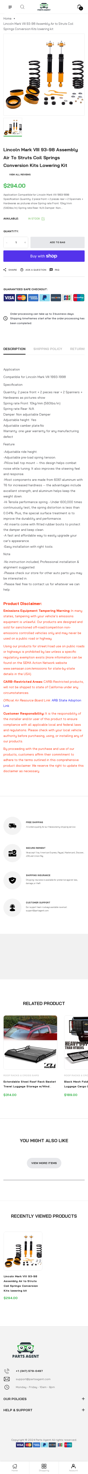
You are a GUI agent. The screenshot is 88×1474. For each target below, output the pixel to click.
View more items (44, 1163)
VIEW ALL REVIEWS (20, 174)
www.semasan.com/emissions (25, 668)
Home (7, 18)
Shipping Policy (47, 349)
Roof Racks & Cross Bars (21, 1075)
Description (14, 349)
